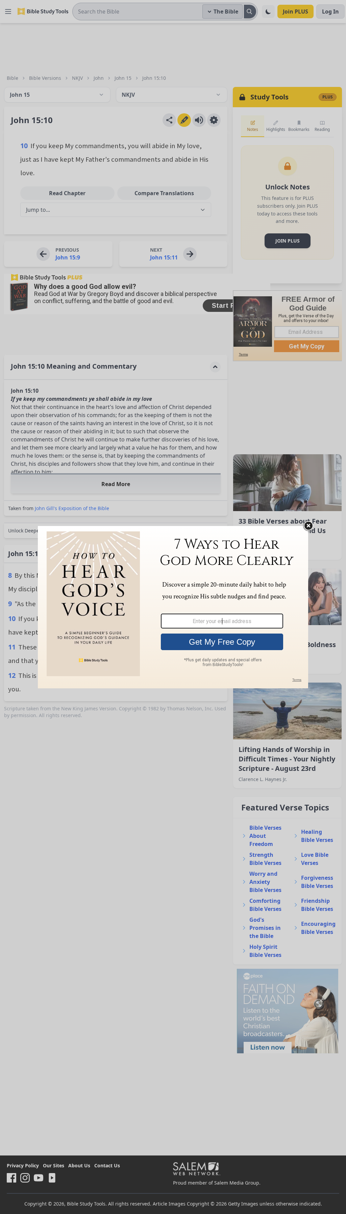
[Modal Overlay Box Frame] (173, 607)
